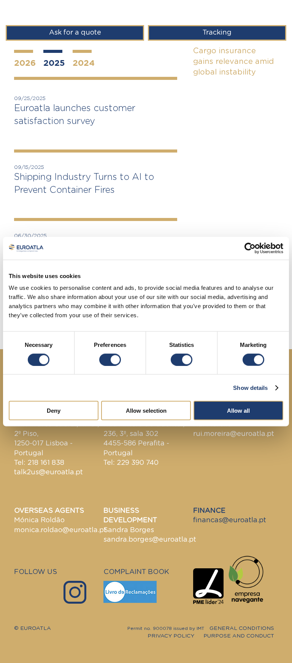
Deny (53, 410)
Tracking (217, 32)
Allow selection (146, 410)
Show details (250, 387)
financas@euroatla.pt (229, 520)
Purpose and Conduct (238, 636)
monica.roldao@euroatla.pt (60, 530)
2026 (25, 63)
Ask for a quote (75, 32)
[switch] (110, 359)
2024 (84, 63)
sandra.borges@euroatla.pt (149, 539)
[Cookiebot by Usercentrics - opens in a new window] (250, 248)
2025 (54, 63)
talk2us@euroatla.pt (48, 472)
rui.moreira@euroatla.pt (233, 434)
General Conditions (241, 628)
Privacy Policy (171, 636)
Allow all (238, 410)
